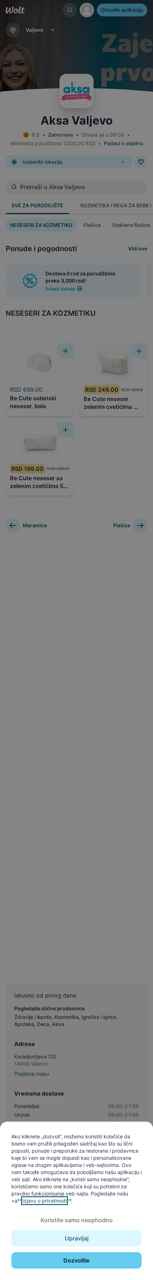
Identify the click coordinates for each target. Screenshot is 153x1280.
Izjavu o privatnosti (44, 1201)
